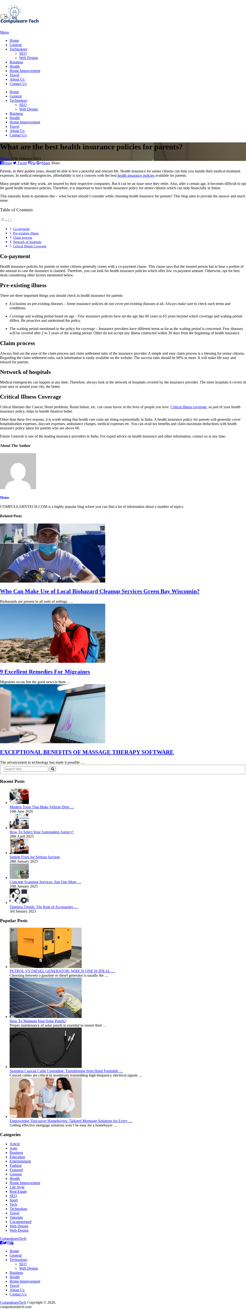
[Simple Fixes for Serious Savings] (19, 853)
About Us (17, 79)
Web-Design (19, 1230)
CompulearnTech (13, 1238)
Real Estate (18, 1191)
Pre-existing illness (26, 233)
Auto (13, 1148)
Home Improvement (25, 71)
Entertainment (20, 1161)
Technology (19, 49)
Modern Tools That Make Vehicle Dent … (42, 807)
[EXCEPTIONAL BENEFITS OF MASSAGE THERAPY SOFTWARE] (123, 714)
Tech (13, 1204)
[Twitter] (5, 1243)
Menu (4, 32)
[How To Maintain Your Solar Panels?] (46, 1017)
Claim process (22, 237)
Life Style (17, 1187)
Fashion (16, 1165)
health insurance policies (135, 175)
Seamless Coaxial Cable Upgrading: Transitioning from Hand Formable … (66, 1071)
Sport (14, 1200)
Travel (14, 75)
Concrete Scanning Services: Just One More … (45, 882)
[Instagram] (8, 1243)
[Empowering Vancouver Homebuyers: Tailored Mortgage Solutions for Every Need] (46, 1116)
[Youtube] (12, 1243)
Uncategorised (20, 1222)
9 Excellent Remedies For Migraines (45, 672)
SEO (23, 53)
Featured (16, 1170)
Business (16, 62)
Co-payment (21, 229)
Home (14, 40)
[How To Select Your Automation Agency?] (19, 828)
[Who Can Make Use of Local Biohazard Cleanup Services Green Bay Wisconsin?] (123, 554)
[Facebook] (1, 1243)
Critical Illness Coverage (29, 246)
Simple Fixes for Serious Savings (35, 857)
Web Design (28, 58)
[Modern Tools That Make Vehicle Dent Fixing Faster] (19, 803)
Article (15, 1144)
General (16, 45)
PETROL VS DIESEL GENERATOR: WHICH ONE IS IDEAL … (62, 971)
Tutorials (16, 1217)
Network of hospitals (27, 242)
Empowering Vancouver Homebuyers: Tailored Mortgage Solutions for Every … (71, 1121)
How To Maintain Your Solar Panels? (38, 1021)
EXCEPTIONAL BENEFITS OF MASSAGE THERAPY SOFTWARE (87, 752)
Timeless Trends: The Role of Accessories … (44, 907)
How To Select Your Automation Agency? (42, 832)
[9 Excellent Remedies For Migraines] (123, 634)
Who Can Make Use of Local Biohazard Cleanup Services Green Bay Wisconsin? (100, 591)
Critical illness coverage (189, 407)
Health (15, 66)
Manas (5, 159)
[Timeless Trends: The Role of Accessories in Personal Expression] (19, 903)
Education (17, 1157)
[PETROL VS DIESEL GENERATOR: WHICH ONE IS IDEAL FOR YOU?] (46, 967)
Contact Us (18, 84)
